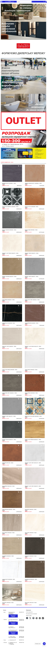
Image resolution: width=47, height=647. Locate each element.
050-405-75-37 (21, 612)
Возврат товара (28, 615)
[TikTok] (43, 618)
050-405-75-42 (21, 619)
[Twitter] (30, 618)
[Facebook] (27, 618)
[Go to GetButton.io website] (44, 645)
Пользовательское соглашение (31, 613)
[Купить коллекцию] (18, 166)
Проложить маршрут (13, 616)
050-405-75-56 (21, 626)
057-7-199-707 (21, 637)
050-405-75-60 (21, 636)
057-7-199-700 (21, 627)
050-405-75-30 (21, 642)
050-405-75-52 (21, 630)
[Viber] (37, 618)
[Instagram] (33, 618)
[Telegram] (40, 618)
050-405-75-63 (21, 620)
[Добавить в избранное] (20, 166)
